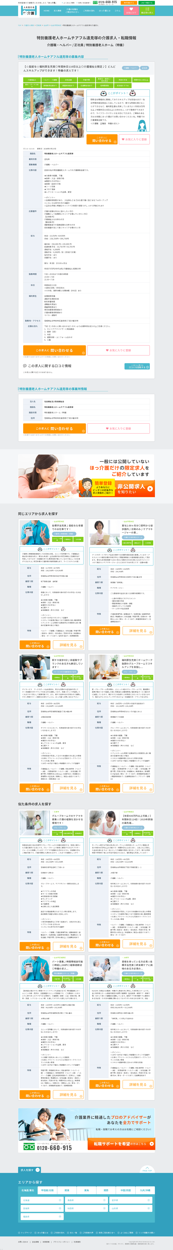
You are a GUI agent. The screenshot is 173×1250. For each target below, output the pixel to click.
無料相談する (129, 3)
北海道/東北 (28, 1190)
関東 (67, 1190)
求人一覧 (73, 1232)
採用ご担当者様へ (84, 3)
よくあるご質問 (69, 3)
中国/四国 (126, 1190)
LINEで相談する (146, 3)
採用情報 (46, 1242)
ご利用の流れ (89, 10)
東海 (86, 1190)
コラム (117, 10)
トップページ (26, 1232)
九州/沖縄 (145, 1190)
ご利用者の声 (88, 1232)
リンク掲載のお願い (147, 1232)
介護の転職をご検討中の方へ (72, 10)
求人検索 (57, 10)
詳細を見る (68, 644)
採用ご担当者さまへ (107, 1232)
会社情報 (35, 1242)
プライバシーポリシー (61, 1242)
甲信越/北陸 (47, 1190)
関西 (106, 1190)
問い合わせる (54, 350)
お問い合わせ (23, 1242)
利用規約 (77, 1242)
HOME (47, 10)
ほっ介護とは (105, 10)
